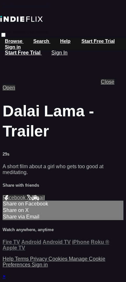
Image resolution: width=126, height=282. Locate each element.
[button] (3, 35)
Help (65, 41)
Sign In (59, 52)
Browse (14, 41)
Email (38, 197)
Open (9, 87)
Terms (22, 259)
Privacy (39, 259)
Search (41, 41)
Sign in (13, 47)
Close (107, 82)
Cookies (58, 259)
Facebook (15, 197)
